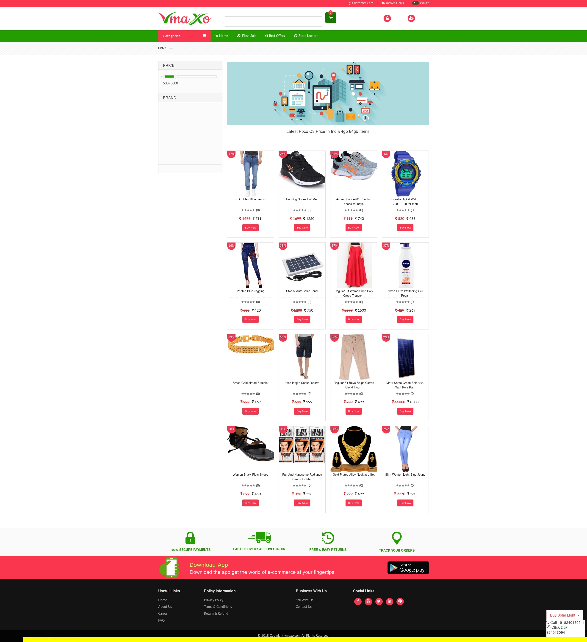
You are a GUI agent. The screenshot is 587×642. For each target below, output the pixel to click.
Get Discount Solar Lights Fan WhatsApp (52, 639)
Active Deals (394, 3)
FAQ (161, 620)
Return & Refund (216, 613)
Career (162, 613)
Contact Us (304, 607)
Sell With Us (304, 600)
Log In (396, 18)
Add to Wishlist (247, 193)
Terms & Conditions (218, 607)
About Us (165, 607)
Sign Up (422, 18)
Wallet (422, 3)
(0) (258, 210)
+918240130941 (571, 622)
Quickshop (255, 193)
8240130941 (556, 632)
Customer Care (362, 3)
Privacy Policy (213, 600)
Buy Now (250, 227)
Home (162, 600)
